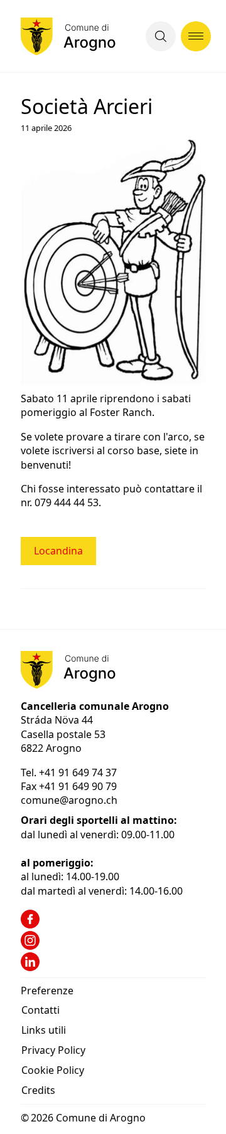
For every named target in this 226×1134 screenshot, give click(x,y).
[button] (161, 36)
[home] (68, 36)
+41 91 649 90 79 (78, 786)
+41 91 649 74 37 (79, 772)
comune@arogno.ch (69, 800)
